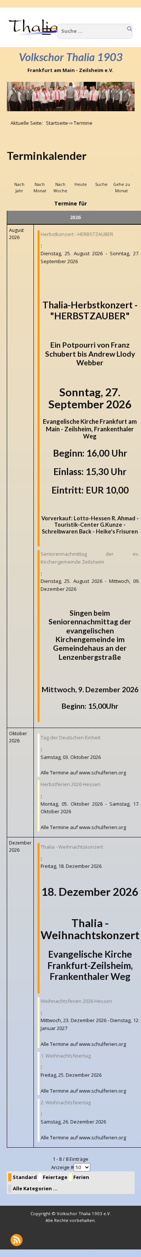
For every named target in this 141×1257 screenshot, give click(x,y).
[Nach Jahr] (19, 176)
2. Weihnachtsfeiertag (66, 1102)
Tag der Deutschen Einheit (70, 737)
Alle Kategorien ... (35, 1188)
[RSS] (17, 1240)
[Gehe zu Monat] (121, 176)
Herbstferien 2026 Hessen (70, 784)
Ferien (81, 1177)
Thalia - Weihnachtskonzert (72, 846)
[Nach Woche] (60, 176)
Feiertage (55, 1177)
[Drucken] (132, 156)
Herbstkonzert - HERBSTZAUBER (77, 234)
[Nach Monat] (39, 176)
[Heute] (80, 176)
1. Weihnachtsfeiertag (66, 1055)
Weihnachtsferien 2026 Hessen (76, 1001)
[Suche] (101, 176)
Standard (25, 1177)
